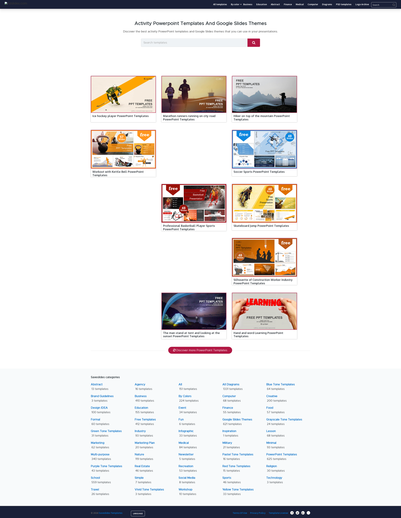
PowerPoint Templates (281, 457)
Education (144, 410)
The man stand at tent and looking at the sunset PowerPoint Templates (191, 334)
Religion (275, 468)
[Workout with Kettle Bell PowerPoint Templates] (123, 149)
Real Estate (144, 468)
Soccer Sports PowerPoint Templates (259, 171)
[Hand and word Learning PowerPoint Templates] (264, 311)
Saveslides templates (110, 512)
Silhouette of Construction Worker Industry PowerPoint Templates (263, 281)
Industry (144, 433)
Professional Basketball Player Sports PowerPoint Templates (189, 227)
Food (275, 410)
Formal (100, 422)
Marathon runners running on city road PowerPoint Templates (189, 117)
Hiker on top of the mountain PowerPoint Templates (262, 117)
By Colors (189, 398)
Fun (187, 422)
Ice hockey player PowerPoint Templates (120, 116)
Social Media (187, 480)
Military (231, 445)
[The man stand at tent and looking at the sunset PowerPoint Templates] (194, 311)
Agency (143, 387)
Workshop (187, 492)
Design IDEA (100, 410)
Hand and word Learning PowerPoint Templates (258, 334)
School (101, 480)
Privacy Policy (258, 512)
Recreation (188, 468)
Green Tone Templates (106, 433)
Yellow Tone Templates (238, 492)
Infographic (188, 433)
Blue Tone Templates (280, 387)
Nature (144, 457)
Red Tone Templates (236, 468)
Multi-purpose (101, 457)
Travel (100, 492)
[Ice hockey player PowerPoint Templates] (123, 94)
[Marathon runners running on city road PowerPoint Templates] (194, 94)
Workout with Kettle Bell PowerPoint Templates (118, 173)
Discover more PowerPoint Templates (201, 350)
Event (188, 410)
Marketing (100, 445)
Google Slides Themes (237, 422)
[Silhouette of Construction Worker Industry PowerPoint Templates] (264, 257)
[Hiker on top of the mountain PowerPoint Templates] (264, 94)
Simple (143, 480)
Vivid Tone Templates (149, 492)
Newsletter (187, 457)
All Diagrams (232, 387)
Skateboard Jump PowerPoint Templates (261, 225)
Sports (231, 480)
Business (144, 398)
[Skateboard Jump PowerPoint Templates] (264, 203)
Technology (274, 480)
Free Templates (145, 422)
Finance (231, 410)
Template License (278, 512)
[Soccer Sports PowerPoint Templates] (264, 149)
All (188, 387)
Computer (231, 398)
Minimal (275, 445)
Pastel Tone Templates (237, 457)
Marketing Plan (145, 445)
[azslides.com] (16, 3)
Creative (276, 398)
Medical (188, 445)
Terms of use (240, 512)
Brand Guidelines (102, 398)
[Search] (253, 43)
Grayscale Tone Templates (284, 422)
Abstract (99, 387)
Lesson (275, 433)
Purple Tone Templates (106, 468)
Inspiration (230, 433)
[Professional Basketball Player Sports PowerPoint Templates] (194, 203)
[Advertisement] (192, 153)
